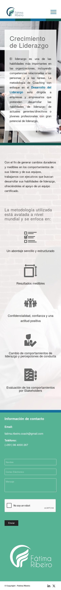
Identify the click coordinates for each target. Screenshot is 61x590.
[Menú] (51, 12)
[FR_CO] (25, 12)
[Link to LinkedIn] (48, 585)
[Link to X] (53, 585)
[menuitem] (51, 12)
